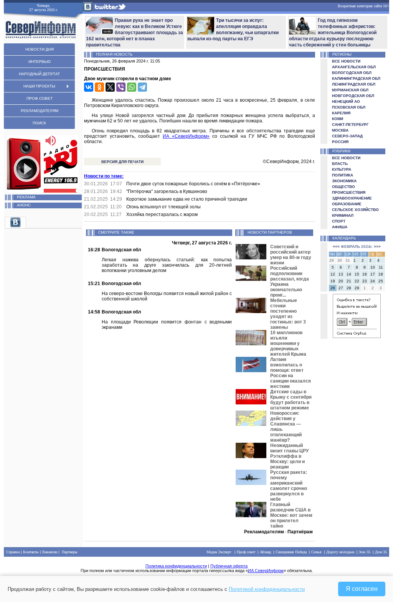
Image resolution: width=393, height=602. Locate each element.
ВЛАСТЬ (340, 164)
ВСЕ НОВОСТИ (346, 61)
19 (332, 281)
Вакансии (49, 552)
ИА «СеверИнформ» (186, 136)
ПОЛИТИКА (342, 175)
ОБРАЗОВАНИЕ (347, 204)
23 (364, 281)
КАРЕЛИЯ (341, 113)
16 (364, 274)
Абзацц (265, 552)
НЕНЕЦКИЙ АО (346, 101)
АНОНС (24, 205)
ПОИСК (39, 123)
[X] (110, 87)
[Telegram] (142, 87)
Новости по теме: (104, 176)
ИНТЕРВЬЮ (39, 61)
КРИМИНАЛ (342, 215)
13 (341, 274)
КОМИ (337, 119)
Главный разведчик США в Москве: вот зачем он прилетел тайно (291, 515)
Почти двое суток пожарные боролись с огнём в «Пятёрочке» (193, 183)
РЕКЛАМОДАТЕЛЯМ (39, 111)
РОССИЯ (340, 142)
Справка (13, 552)
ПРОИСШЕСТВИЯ (348, 192)
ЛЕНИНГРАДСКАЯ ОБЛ (353, 84)
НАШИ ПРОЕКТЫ (39, 86)
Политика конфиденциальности (176, 566)
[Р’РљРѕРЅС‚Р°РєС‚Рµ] (88, 87)
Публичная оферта (229, 566)
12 (332, 274)
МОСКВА (340, 130)
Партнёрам (300, 531)
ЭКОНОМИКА (344, 181)
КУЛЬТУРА (341, 169)
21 (349, 281)
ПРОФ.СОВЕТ (39, 98)
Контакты (31, 552)
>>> (377, 246)
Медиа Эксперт (218, 552)
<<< (336, 246)
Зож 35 (364, 552)
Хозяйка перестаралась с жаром (162, 214)
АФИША (339, 227)
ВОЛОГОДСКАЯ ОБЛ (352, 73)
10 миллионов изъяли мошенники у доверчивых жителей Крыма (288, 343)
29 (357, 288)
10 (372, 267)
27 (341, 288)
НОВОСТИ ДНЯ (39, 49)
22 (357, 281)
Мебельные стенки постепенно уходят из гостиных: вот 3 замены (288, 314)
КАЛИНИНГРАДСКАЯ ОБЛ (356, 78)
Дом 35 (381, 552)
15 (357, 274)
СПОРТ (338, 221)
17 (372, 274)
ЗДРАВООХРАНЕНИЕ (352, 198)
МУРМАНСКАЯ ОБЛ (350, 90)
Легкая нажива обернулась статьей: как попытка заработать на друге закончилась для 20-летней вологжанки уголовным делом (167, 265)
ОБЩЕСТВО (343, 187)
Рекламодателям (264, 531)
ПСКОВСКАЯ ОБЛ (348, 107)
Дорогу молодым (340, 552)
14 (349, 274)
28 (349, 288)
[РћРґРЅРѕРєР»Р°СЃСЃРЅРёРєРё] (99, 87)
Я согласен (362, 589)
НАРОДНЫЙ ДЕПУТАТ (39, 74)
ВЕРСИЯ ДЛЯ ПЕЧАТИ (122, 162)
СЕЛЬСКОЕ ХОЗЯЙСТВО (355, 210)
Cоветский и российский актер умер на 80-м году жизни (290, 255)
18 (380, 274)
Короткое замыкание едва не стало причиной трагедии (186, 199)
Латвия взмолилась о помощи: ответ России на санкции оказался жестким (290, 373)
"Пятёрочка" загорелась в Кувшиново (166, 191)
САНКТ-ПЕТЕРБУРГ (350, 124)
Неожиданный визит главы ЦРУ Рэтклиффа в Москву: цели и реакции (289, 456)
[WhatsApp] (131, 87)
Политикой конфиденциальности (267, 589)
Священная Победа (291, 552)
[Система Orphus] (357, 337)
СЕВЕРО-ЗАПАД (347, 136)
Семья (316, 552)
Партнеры (70, 552)
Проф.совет (246, 552)
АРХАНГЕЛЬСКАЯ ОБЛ (354, 67)
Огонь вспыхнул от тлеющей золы (163, 206)
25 (380, 281)
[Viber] (120, 87)
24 (372, 281)
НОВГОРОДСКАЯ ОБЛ (353, 96)
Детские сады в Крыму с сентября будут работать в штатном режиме (291, 400)
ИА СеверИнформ (266, 570)
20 (341, 281)
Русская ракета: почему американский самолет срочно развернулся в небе (288, 486)
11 (381, 267)
